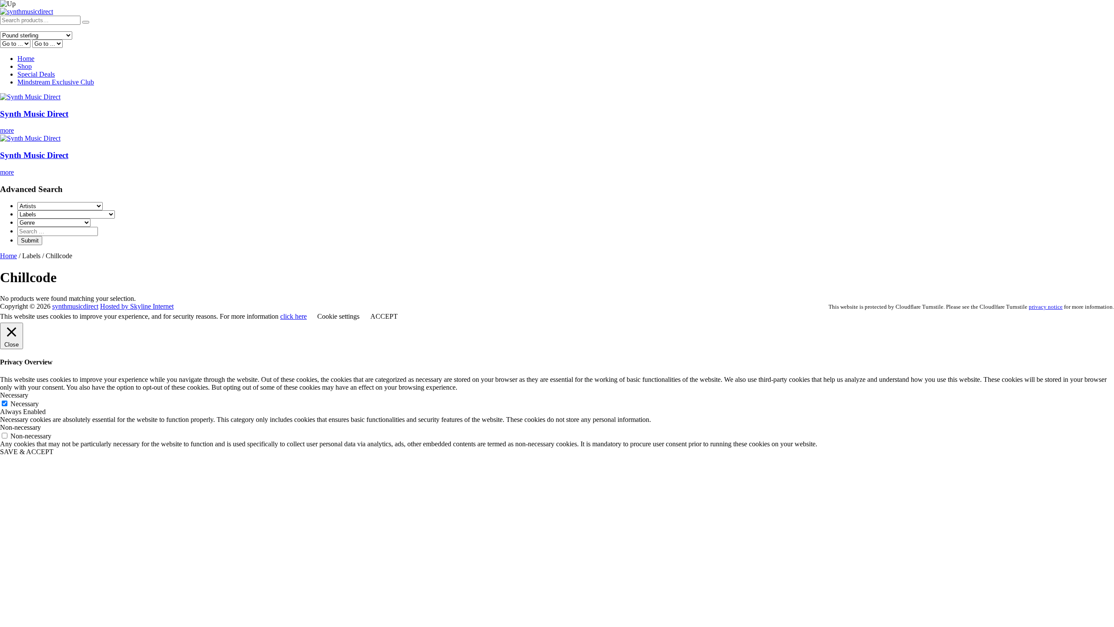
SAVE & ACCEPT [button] (27, 451)
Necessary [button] (14, 395)
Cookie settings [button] (338, 316)
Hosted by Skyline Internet (137, 306)
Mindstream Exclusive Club (55, 82)
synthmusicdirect (75, 306)
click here (293, 316)
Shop (24, 66)
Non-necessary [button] (20, 427)
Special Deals (36, 74)
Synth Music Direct (34, 113)
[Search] (85, 22)
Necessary (24, 404)
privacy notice (1046, 306)
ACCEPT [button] (384, 316)
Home (25, 58)
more (7, 130)
